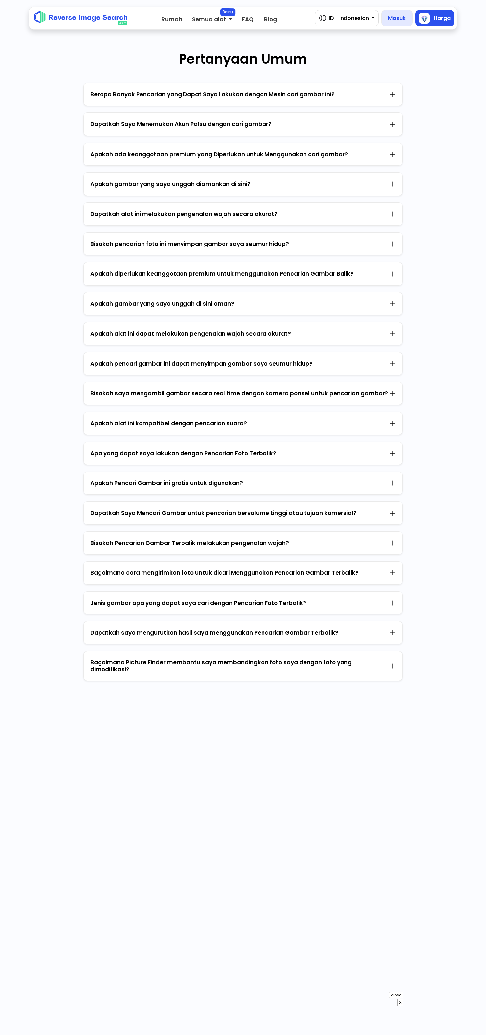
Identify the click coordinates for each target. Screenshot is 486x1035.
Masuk (397, 18)
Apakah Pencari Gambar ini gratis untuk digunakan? (166, 483)
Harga (441, 18)
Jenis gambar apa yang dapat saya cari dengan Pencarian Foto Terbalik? (198, 603)
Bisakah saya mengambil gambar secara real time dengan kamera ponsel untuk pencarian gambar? (239, 393)
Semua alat (209, 19)
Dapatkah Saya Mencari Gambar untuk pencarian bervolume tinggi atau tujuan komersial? (223, 513)
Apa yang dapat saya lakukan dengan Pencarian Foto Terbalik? (183, 453)
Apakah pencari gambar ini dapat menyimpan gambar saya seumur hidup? (201, 364)
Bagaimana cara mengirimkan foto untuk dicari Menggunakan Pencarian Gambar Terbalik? (224, 573)
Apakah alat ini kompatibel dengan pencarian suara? (168, 423)
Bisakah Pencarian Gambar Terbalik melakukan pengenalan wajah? (189, 543)
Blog (270, 19)
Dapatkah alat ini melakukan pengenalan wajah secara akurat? (184, 214)
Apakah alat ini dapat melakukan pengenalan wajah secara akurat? (190, 334)
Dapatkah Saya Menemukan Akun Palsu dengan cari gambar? (181, 124)
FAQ (248, 19)
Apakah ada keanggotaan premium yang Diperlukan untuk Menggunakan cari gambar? (219, 154)
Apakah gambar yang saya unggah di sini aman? (162, 304)
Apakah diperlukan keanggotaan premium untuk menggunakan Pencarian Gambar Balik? (222, 274)
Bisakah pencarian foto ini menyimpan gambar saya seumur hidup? (189, 244)
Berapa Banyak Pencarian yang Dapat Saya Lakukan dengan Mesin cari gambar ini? (212, 94)
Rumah (171, 19)
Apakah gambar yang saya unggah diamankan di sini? (170, 184)
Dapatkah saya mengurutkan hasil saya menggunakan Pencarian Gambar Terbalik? (214, 633)
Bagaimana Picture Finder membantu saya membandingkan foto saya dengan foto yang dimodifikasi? (221, 665)
